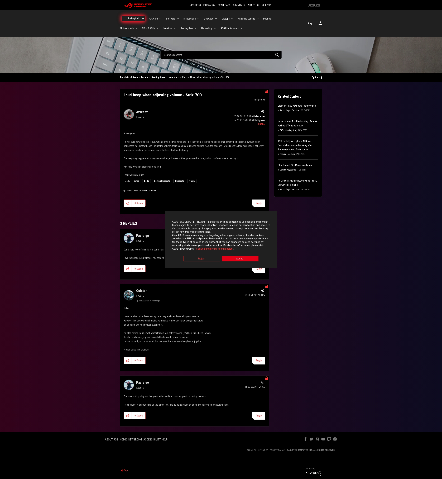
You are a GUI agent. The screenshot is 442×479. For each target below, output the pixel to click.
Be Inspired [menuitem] (133, 18)
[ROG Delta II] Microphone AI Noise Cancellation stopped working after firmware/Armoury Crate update (295, 145)
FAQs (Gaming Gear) (288, 130)
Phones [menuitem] (267, 18)
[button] (128, 203)
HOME (123, 439)
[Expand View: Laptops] (232, 18)
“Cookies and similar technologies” (214, 249)
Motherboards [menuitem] (127, 28)
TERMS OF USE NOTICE (257, 450)
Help (310, 23)
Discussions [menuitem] (190, 18)
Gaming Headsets (162, 181)
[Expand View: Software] (178, 18)
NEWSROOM (135, 439)
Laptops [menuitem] (226, 18)
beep (136, 190)
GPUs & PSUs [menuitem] (148, 28)
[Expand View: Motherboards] (136, 28)
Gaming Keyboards (288, 170)
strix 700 (152, 190)
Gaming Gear (158, 77)
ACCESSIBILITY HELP (155, 439)
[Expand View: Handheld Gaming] (257, 18)
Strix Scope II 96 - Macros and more (295, 165)
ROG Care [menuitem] (153, 18)
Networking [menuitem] (206, 28)
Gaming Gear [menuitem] (187, 28)
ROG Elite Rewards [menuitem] (230, 28)
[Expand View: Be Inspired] (143, 18)
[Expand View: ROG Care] (160, 18)
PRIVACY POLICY (277, 450)
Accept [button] (240, 258)
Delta (146, 181)
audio (129, 190)
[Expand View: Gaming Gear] (195, 28)
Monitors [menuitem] (168, 28)
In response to (149, 301)
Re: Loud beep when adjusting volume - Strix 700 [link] (205, 77)
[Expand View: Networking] (215, 28)
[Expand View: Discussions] (198, 18)
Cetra (136, 181)
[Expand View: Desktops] (216, 18)
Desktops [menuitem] (208, 18)
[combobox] (221, 55)
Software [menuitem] (170, 18)
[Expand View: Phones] (273, 18)
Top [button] (126, 470)
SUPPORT (267, 5)
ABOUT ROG (111, 439)
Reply (259, 203)
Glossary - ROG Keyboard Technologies (297, 105)
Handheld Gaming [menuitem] (246, 18)
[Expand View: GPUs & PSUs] (158, 28)
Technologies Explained (290, 110)
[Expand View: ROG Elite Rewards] (241, 28)
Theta (192, 181)
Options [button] (316, 77)
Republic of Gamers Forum (134, 77)
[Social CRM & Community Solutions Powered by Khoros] (313, 471)
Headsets (174, 77)
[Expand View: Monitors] (175, 28)
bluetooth (143, 190)
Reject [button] (201, 258)
